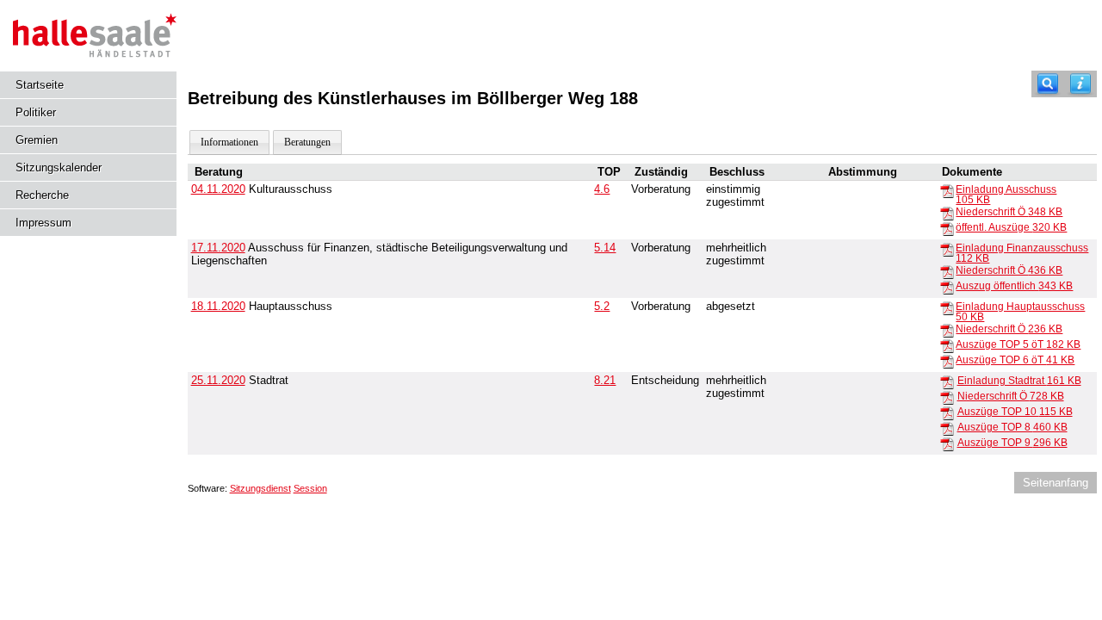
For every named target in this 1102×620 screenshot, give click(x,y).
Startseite (39, 84)
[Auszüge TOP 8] (947, 428)
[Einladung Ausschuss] (947, 190)
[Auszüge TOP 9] (947, 443)
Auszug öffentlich (1014, 286)
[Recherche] (1047, 84)
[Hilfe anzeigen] (1080, 84)
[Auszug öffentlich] (947, 287)
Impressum (43, 222)
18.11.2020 (218, 306)
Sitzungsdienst (260, 488)
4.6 (602, 189)
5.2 (602, 306)
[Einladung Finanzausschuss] (947, 249)
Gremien (36, 139)
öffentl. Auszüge (1011, 227)
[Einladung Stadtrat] (947, 381)
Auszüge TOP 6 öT (1015, 360)
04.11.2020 (218, 189)
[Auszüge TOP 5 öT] (947, 345)
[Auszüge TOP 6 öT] (947, 361)
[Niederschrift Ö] (947, 213)
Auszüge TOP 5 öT (1018, 344)
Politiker (35, 112)
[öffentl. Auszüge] (947, 228)
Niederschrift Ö (1009, 212)
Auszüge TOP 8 (1012, 427)
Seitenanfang (1055, 482)
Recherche (42, 195)
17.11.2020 (218, 247)
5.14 (605, 247)
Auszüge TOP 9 (1012, 442)
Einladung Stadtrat (1019, 380)
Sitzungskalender (58, 167)
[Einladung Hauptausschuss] (947, 307)
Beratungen (307, 142)
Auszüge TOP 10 (1015, 411)
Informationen (229, 142)
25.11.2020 (218, 380)
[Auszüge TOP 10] (947, 412)
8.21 (605, 380)
